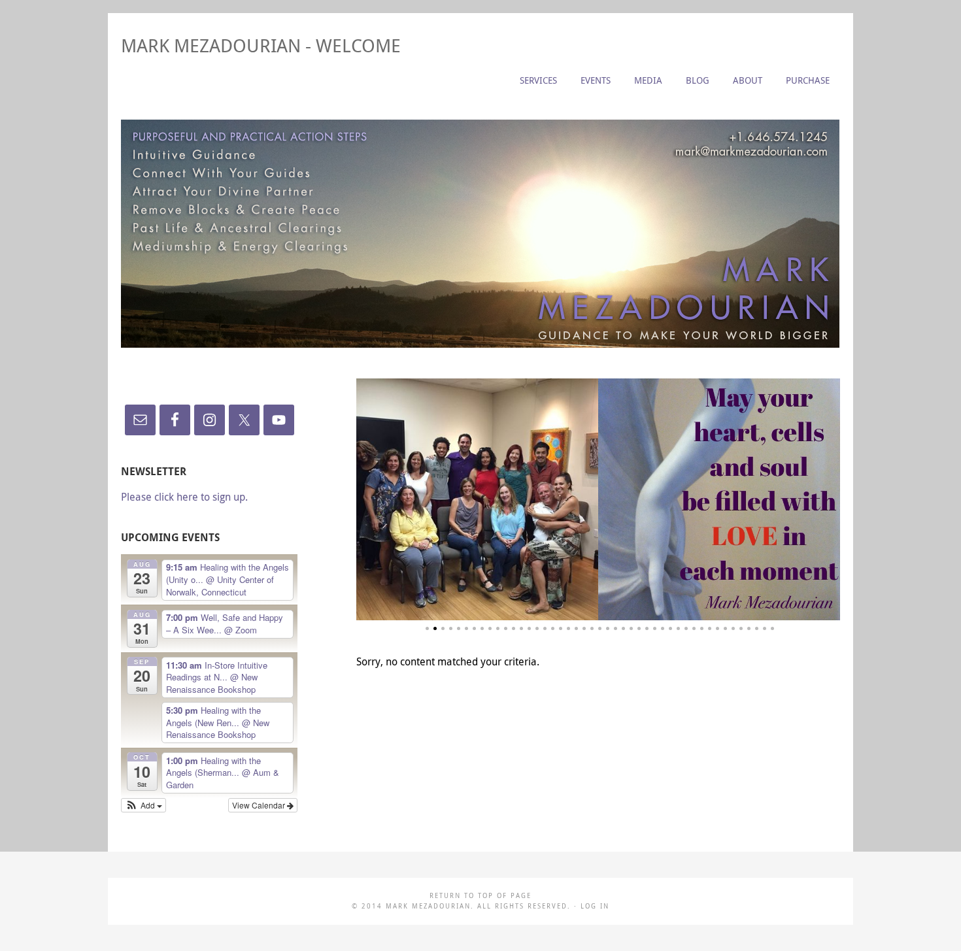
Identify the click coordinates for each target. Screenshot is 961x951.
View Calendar (259, 804)
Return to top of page (480, 896)
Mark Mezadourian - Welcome (261, 45)
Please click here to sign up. (184, 497)
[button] (143, 805)
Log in (595, 906)
